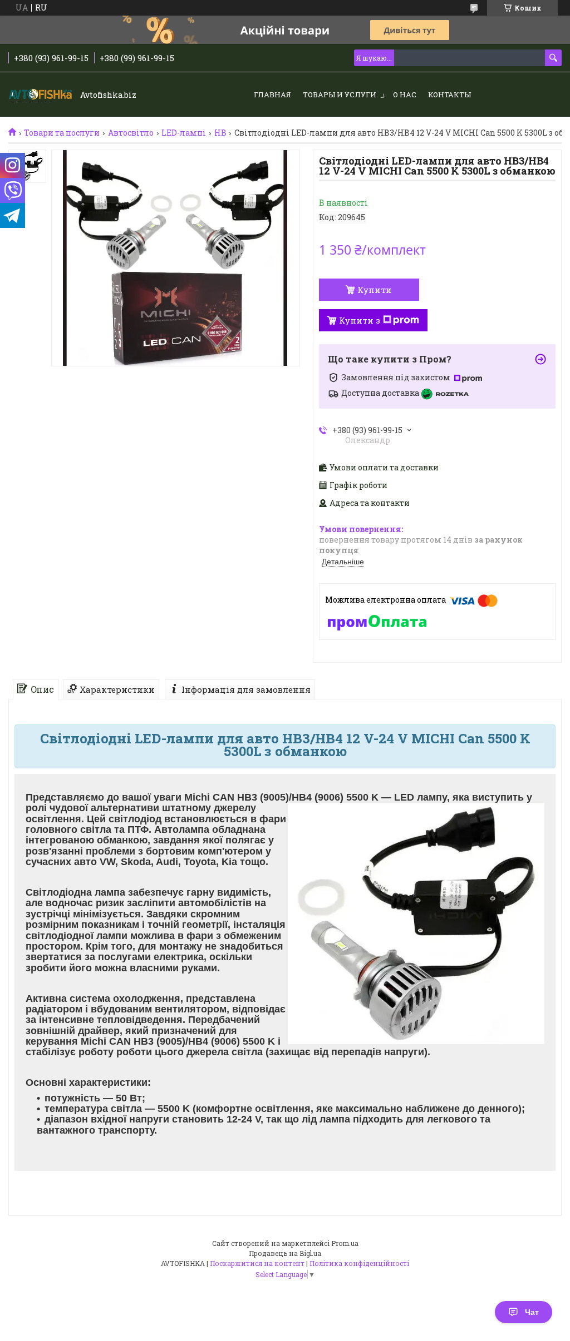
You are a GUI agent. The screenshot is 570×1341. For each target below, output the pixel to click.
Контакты (449, 95)
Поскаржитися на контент (257, 1263)
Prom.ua (344, 1243)
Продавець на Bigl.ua (285, 1253)
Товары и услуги (339, 95)
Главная (272, 95)
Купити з (359, 320)
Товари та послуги (62, 133)
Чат (532, 1312)
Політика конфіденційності (359, 1263)
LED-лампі (183, 133)
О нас (404, 95)
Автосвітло (131, 133)
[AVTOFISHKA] (41, 95)
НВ (220, 133)
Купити (374, 289)
